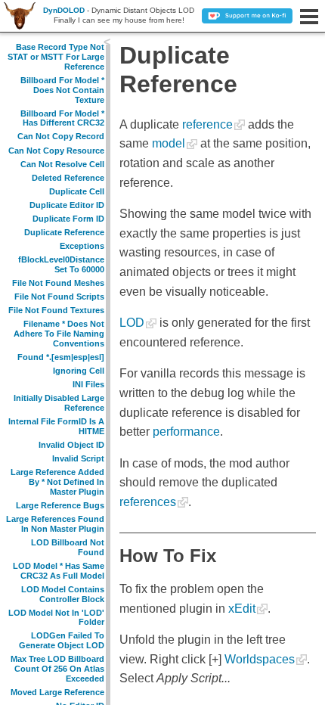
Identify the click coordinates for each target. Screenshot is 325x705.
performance (186, 431)
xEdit (241, 608)
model (168, 143)
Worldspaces (259, 659)
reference (207, 124)
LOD (131, 322)
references (147, 501)
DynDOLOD (64, 10)
